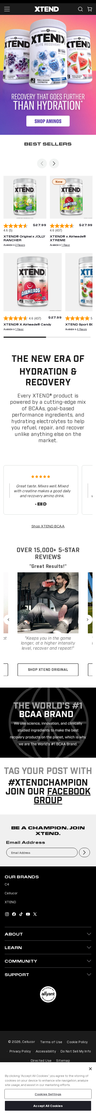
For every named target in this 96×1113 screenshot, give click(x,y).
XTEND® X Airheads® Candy (27, 324)
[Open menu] (7, 9)
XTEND (10, 902)
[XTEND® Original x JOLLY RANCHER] (24, 197)
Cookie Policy (77, 1042)
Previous (8, 619)
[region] (48, 1087)
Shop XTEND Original (48, 670)
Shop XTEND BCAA (48, 526)
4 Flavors (82, 329)
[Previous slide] (42, 163)
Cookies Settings (48, 1094)
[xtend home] (46, 9)
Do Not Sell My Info (76, 1051)
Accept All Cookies (47, 1106)
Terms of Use (51, 1042)
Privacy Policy (20, 1051)
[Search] (80, 9)
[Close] (90, 1069)
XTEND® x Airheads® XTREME (68, 238)
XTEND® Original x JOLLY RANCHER (24, 238)
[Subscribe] (84, 852)
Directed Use (41, 1060)
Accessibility (46, 1051)
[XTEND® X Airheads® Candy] (32, 282)
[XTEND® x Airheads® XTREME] (71, 197)
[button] (90, 9)
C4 (7, 884)
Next (88, 619)
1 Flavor (66, 244)
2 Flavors (20, 244)
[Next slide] (54, 163)
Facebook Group (62, 796)
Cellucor (11, 893)
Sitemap (63, 1060)
